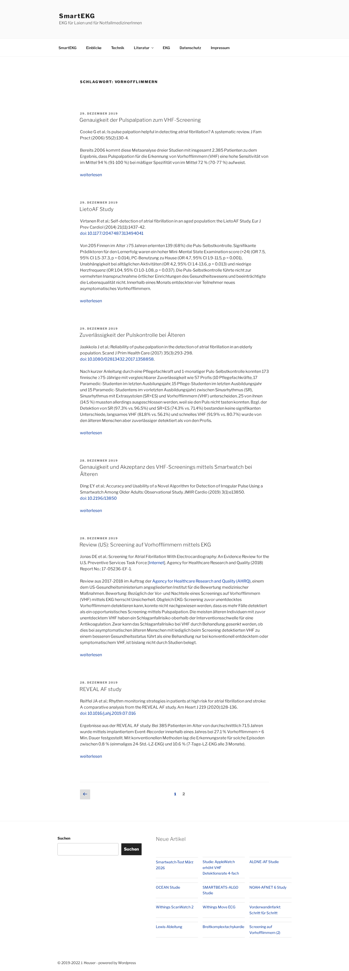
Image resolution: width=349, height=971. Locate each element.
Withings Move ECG (219, 907)
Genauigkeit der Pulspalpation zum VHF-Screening (140, 120)
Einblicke (93, 48)
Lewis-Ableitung (169, 926)
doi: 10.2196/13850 (98, 498)
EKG (166, 48)
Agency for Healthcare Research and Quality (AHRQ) (201, 581)
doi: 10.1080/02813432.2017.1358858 (117, 359)
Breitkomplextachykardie (223, 926)
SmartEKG (77, 16)
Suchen (63, 838)
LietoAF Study (96, 209)
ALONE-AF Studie (264, 862)
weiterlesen (91, 174)
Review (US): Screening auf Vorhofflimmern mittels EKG (145, 545)
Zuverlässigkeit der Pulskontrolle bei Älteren (132, 335)
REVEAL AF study (100, 689)
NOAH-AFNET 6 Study (267, 887)
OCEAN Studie (168, 887)
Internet (156, 562)
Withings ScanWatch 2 (174, 907)
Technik (117, 48)
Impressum (220, 48)
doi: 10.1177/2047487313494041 (111, 233)
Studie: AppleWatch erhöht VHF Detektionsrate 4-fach (221, 867)
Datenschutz (190, 48)
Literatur (141, 48)
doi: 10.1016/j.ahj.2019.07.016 (108, 713)
